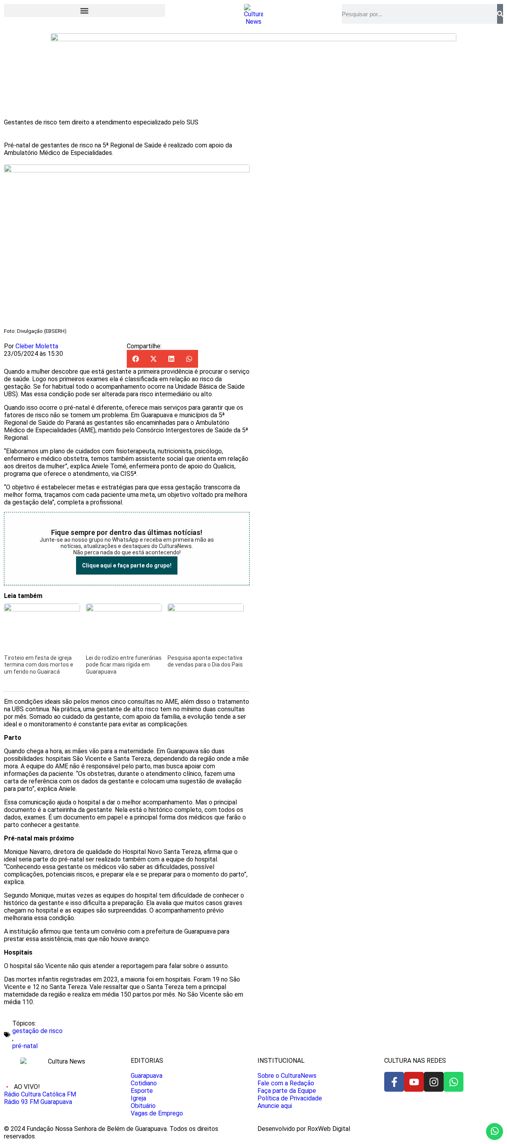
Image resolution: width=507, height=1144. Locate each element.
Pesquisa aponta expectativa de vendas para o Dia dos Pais (205, 661)
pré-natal (25, 1046)
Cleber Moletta (36, 346)
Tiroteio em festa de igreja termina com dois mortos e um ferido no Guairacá (38, 665)
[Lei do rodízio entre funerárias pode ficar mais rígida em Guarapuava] (124, 609)
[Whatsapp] (453, 1082)
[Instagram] (434, 1082)
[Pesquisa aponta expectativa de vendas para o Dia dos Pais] (206, 609)
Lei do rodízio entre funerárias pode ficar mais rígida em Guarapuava (124, 665)
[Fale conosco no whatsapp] (494, 1131)
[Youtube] (414, 1082)
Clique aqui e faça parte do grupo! (127, 565)
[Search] (500, 14)
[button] (84, 10)
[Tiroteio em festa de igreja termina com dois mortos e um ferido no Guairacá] (42, 609)
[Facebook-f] (394, 1082)
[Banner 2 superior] (253, 39)
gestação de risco (37, 1031)
